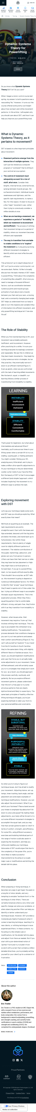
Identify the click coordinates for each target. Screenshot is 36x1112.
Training (18, 37)
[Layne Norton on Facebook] (17, 1061)
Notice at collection (10, 1109)
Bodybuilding (12, 965)
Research (22, 969)
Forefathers (25, 1097)
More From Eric (7, 1032)
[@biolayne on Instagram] (13, 1061)
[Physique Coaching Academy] (30, 1077)
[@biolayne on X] (21, 1061)
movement (22, 965)
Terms (28, 1093)
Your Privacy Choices (16, 1106)
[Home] (2, 16)
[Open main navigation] (3, 3)
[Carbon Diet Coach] (6, 1077)
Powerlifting (12, 969)
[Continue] (31, 1027)
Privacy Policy (10, 1093)
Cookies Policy (20, 1093)
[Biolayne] (18, 3)
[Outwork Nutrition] (19, 1077)
